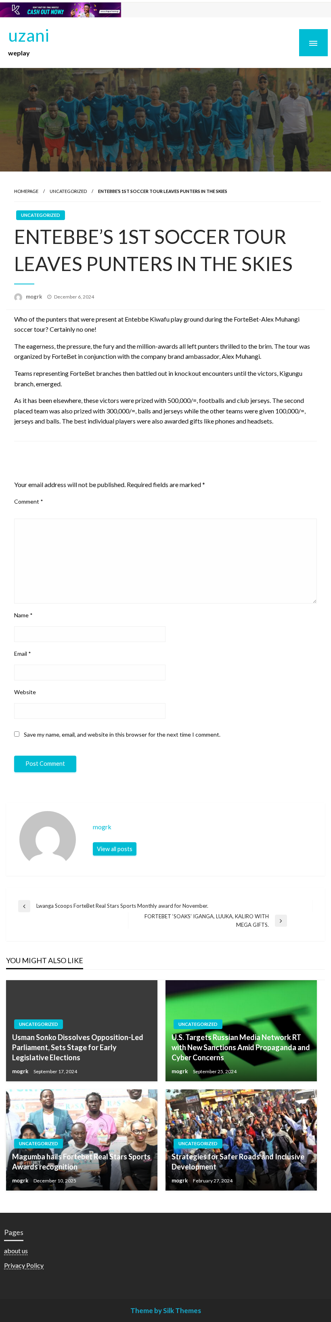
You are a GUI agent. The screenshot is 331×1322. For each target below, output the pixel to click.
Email (22, 653)
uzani (28, 34)
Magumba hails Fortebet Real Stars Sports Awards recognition (81, 1161)
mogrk (34, 296)
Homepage (26, 191)
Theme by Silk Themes (165, 1310)
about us (16, 1250)
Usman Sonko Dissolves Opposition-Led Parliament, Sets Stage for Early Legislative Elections (77, 1047)
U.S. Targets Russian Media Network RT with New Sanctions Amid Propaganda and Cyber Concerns (241, 1047)
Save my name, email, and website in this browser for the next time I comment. (122, 734)
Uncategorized (68, 191)
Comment (28, 501)
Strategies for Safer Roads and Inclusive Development (238, 1161)
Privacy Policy (24, 1265)
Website (25, 692)
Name (23, 615)
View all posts (114, 848)
